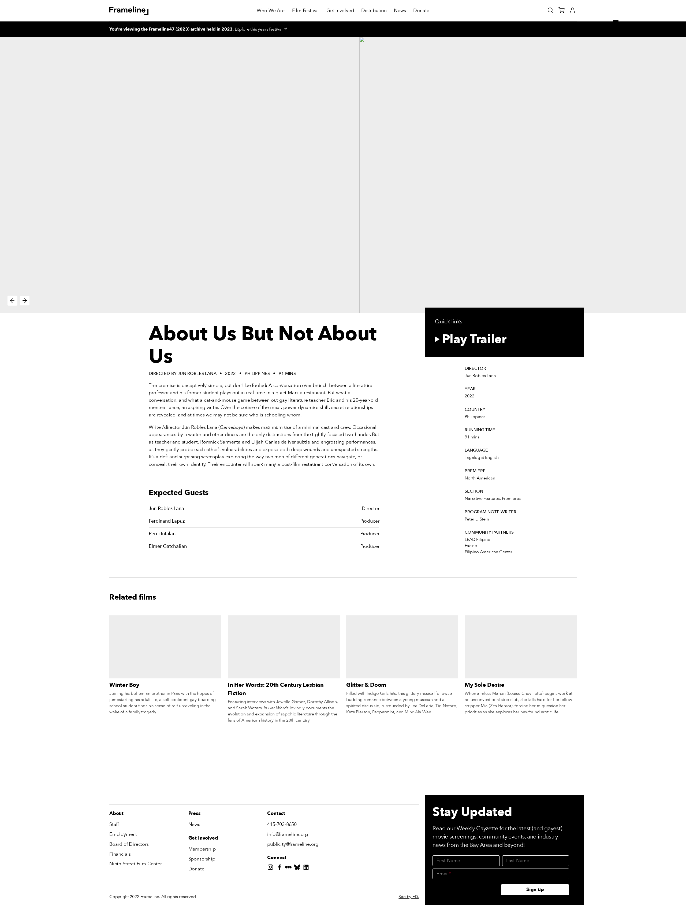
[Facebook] (280, 868)
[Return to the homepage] (129, 10)
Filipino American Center (488, 552)
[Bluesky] (298, 868)
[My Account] (572, 10)
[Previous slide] (12, 301)
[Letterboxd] (289, 868)
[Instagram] (271, 868)
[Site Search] (550, 10)
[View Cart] (561, 10)
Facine (471, 546)
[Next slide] (25, 301)
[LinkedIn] (307, 868)
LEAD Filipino (477, 539)
